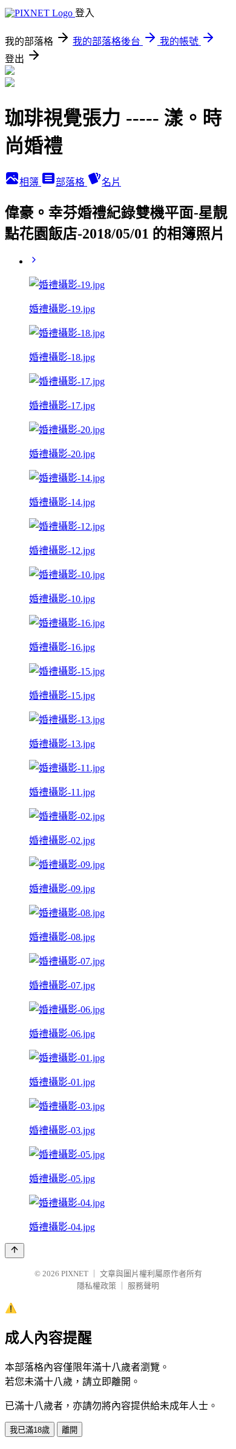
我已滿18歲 (30, 1430)
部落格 (71, 182)
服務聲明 (143, 1285)
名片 (111, 182)
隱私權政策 (96, 1285)
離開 (69, 1430)
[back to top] (14, 1250)
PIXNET (74, 1273)
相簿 (30, 182)
